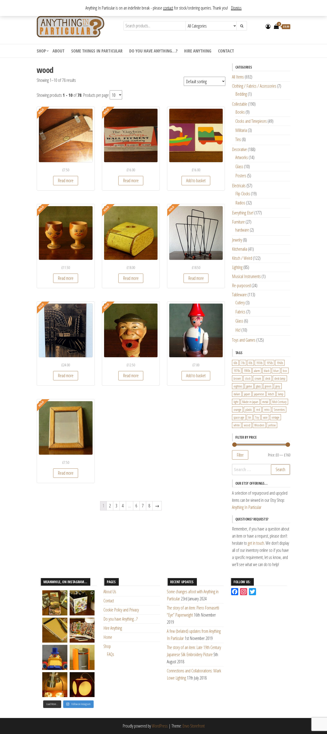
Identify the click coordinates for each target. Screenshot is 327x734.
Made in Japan (250, 401)
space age (239, 417)
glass (258, 386)
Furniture (238, 222)
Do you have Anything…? (153, 51)
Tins (238, 139)
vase (265, 417)
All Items (238, 77)
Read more (65, 180)
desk (267, 378)
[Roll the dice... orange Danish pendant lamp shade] (82, 684)
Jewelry (237, 240)
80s (250, 363)
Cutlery (240, 303)
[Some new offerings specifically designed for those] (82, 602)
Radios (240, 203)
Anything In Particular (246, 507)
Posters (240, 176)
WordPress (160, 726)
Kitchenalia (239, 249)
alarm (257, 370)
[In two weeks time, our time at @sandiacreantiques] (82, 657)
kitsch (271, 394)
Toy (257, 417)
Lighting (237, 267)
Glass (239, 166)
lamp (280, 394)
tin (249, 417)
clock (247, 378)
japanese (259, 394)
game (249, 386)
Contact (226, 51)
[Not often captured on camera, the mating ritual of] (54, 684)
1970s (237, 370)
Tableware (239, 295)
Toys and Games (243, 340)
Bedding (241, 94)
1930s (259, 363)
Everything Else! (242, 213)
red (258, 409)
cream (257, 378)
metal (265, 401)
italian (237, 394)
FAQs (110, 654)
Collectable (239, 104)
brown (237, 378)
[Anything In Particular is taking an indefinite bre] (54, 602)
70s (243, 363)
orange (237, 409)
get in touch (256, 543)
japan (247, 394)
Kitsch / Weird (242, 258)
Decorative (239, 149)
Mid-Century (279, 401)
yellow (272, 425)
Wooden (259, 425)
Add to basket (196, 180)
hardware (242, 230)
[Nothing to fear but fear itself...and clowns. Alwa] (54, 657)
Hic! (237, 330)
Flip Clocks (242, 194)
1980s (247, 370)
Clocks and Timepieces (251, 121)
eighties (238, 386)
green (268, 386)
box (285, 370)
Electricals (239, 186)
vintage (275, 417)
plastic (248, 409)
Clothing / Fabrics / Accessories (254, 86)
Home (107, 637)
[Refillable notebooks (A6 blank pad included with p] (54, 630)
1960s (280, 363)
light (236, 401)
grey (277, 386)
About (58, 51)
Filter (240, 455)
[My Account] (268, 26)
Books (240, 112)
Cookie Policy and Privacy (121, 610)
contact (168, 8)
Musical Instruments (246, 276)
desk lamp (279, 378)
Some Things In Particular (97, 51)
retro (267, 409)
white (237, 425)
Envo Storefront (193, 726)
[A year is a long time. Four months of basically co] (82, 630)
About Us (109, 592)
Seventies (279, 409)
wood (247, 425)
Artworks (241, 157)
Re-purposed (241, 285)
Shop (41, 51)
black (266, 370)
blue (276, 370)
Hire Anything (197, 51)
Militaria (241, 130)
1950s (269, 363)
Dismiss (236, 8)
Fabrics (240, 312)
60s (235, 363)
